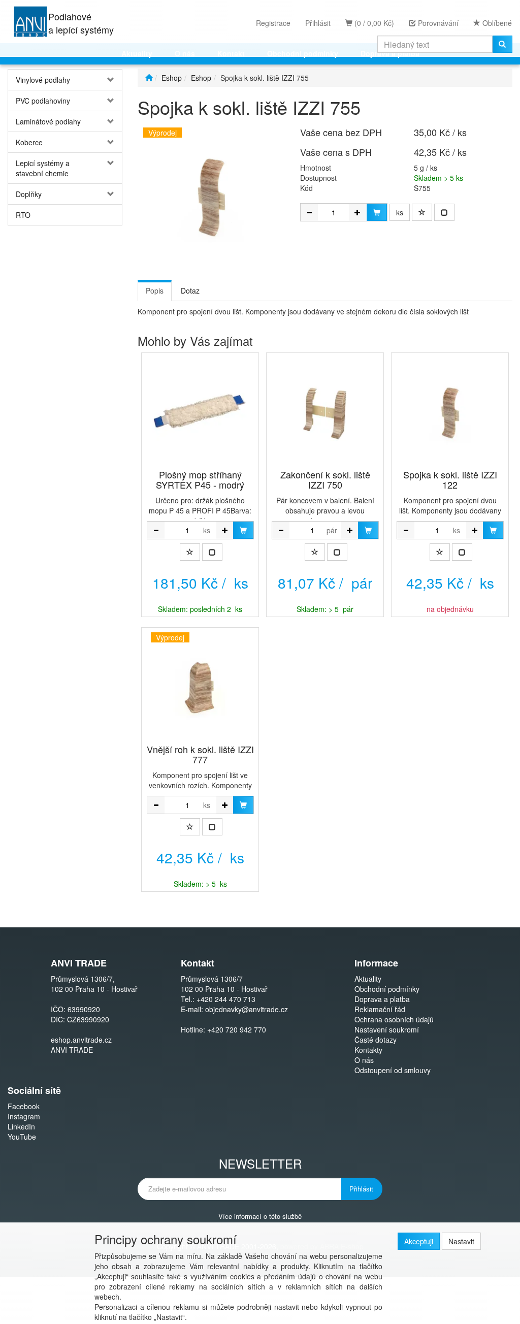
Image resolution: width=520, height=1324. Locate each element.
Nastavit (461, 1241)
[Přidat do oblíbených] (422, 212)
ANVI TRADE (72, 1050)
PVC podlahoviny (43, 100)
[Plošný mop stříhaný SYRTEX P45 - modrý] (200, 412)
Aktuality (367, 979)
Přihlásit (318, 23)
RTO (23, 215)
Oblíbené (496, 23)
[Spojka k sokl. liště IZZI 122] (450, 412)
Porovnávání (437, 23)
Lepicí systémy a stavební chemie (43, 168)
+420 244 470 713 (226, 999)
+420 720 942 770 (236, 1029)
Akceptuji (418, 1241)
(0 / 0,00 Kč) (373, 23)
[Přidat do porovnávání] (444, 212)
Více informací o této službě (260, 1215)
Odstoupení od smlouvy (392, 1070)
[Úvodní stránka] (148, 78)
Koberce (29, 142)
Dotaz (190, 290)
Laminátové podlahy (48, 121)
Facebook (24, 1106)
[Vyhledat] (502, 44)
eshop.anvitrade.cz (81, 1040)
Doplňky (29, 194)
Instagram (24, 1116)
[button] (112, 80)
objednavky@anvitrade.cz (246, 1009)
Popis (155, 290)
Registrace (273, 23)
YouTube (22, 1137)
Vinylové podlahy (43, 80)
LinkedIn (21, 1126)
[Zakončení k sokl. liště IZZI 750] (325, 412)
